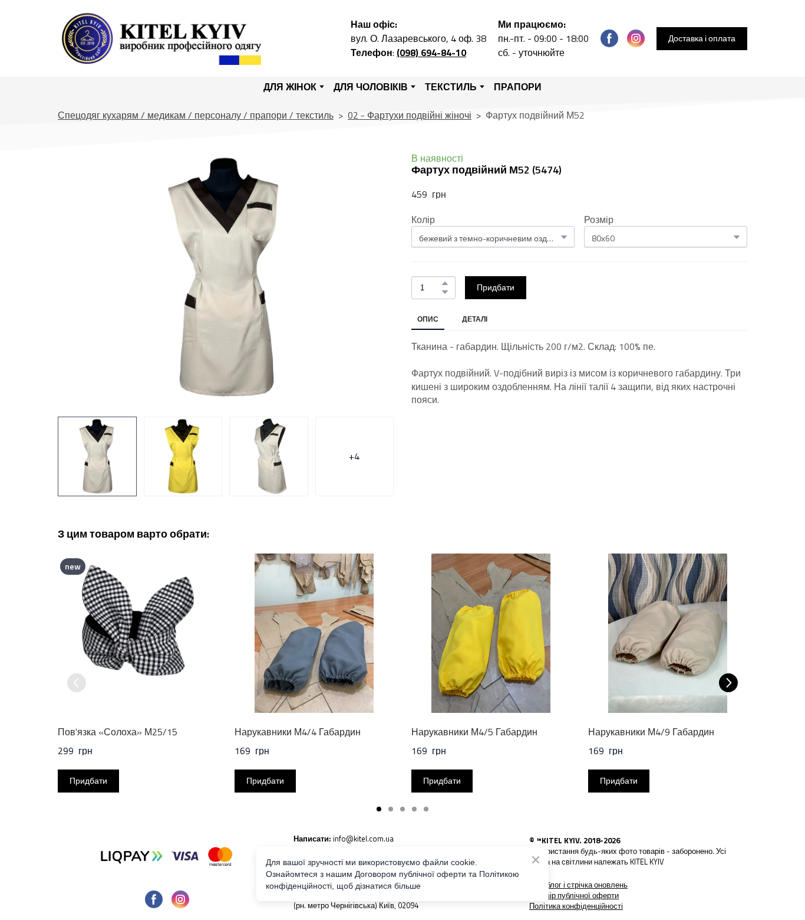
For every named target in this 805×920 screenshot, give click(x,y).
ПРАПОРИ (518, 87)
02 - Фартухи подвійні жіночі (409, 115)
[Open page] (167, 856)
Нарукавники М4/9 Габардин (651, 731)
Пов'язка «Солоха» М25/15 (117, 731)
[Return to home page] (164, 38)
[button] (609, 38)
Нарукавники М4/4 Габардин (298, 731)
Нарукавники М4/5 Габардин (474, 731)
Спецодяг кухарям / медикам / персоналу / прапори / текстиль (196, 115)
